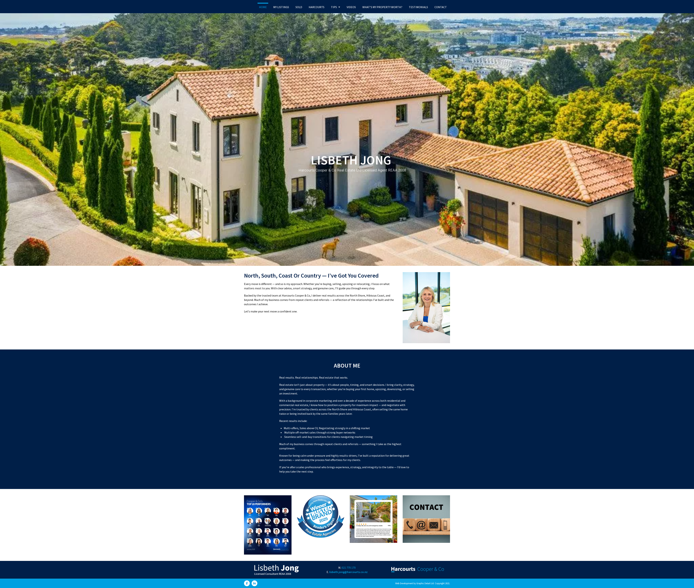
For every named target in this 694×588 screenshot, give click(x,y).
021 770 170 (349, 567)
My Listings (281, 7)
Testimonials (418, 7)
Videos (351, 7)
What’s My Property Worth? (382, 7)
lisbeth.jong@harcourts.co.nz (348, 572)
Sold (298, 7)
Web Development (404, 583)
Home (263, 7)
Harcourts (316, 7)
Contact (440, 7)
